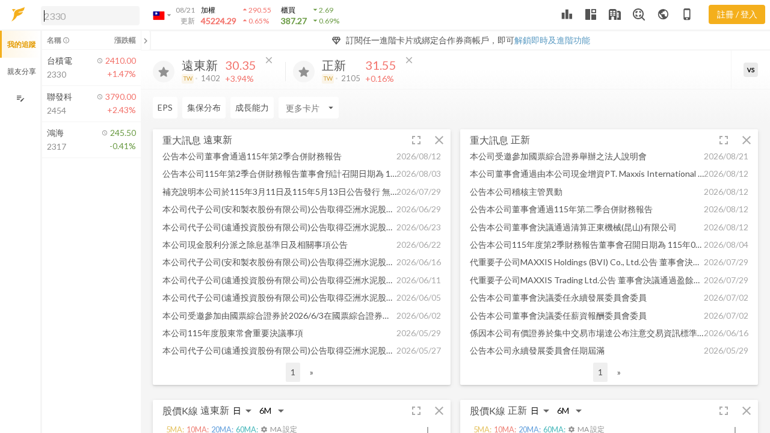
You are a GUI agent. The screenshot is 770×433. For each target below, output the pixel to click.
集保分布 (204, 107)
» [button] (311, 372)
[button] (88, 15)
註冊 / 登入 (737, 14)
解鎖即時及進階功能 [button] (552, 40)
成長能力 (252, 107)
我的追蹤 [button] (21, 44)
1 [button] (293, 372)
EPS (165, 107)
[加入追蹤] (163, 71)
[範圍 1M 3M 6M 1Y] (272, 410)
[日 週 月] (242, 410)
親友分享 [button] (21, 71)
